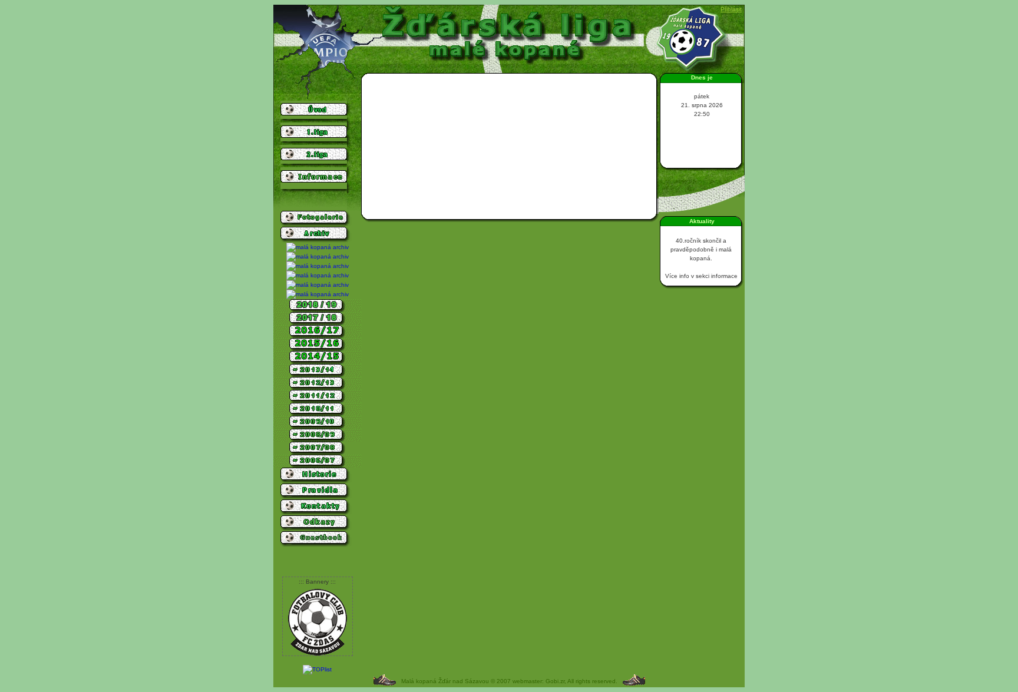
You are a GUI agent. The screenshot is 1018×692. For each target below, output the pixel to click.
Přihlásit (731, 9)
